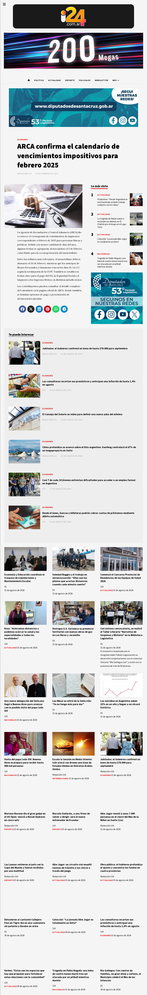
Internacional (60, 778)
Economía (22, 139)
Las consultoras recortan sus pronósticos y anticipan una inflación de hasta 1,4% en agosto (89, 383)
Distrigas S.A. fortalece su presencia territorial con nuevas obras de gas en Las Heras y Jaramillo (73, 632)
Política (39, 80)
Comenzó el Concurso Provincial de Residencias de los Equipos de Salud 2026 (120, 578)
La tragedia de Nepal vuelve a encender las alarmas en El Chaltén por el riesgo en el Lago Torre (111, 222)
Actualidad (54, 80)
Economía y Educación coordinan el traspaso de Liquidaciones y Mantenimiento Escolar (24, 578)
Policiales (85, 80)
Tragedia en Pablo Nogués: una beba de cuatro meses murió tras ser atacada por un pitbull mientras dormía (72, 975)
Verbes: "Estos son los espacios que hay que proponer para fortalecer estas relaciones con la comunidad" (24, 974)
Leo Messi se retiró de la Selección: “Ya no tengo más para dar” (72, 702)
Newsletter (101, 80)
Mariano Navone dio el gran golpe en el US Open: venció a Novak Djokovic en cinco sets (25, 817)
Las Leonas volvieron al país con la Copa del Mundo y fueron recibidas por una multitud (23, 868)
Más (115, 80)
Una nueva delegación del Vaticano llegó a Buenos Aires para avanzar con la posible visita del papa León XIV (24, 705)
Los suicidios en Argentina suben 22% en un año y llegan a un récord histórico (120, 704)
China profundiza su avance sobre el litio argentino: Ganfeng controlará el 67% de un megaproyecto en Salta (89, 449)
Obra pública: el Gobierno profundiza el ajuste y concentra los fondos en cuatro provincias (121, 868)
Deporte (70, 80)
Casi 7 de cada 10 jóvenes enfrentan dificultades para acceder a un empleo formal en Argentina (88, 482)
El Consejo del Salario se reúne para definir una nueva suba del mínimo (82, 414)
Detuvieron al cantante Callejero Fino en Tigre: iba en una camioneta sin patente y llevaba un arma (24, 923)
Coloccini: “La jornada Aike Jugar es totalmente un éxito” (72, 921)
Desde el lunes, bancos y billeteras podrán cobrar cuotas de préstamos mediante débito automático (88, 514)
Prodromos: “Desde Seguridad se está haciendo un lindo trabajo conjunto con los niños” (112, 202)
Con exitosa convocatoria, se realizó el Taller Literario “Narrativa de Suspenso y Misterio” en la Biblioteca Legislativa (121, 633)
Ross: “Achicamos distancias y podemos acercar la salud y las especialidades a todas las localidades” (21, 633)
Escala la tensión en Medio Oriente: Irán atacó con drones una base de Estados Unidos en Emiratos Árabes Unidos (72, 764)
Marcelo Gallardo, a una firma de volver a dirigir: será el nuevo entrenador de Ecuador (71, 817)
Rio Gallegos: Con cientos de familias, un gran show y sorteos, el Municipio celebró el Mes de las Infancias (120, 975)
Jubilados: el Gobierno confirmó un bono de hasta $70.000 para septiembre (84, 348)
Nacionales (10, 720)
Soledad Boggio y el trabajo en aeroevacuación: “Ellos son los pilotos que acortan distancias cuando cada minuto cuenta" (69, 579)
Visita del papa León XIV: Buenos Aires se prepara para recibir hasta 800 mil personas (24, 762)
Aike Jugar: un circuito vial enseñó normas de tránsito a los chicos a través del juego (72, 868)
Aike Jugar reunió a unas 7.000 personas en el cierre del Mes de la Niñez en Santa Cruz (119, 817)
